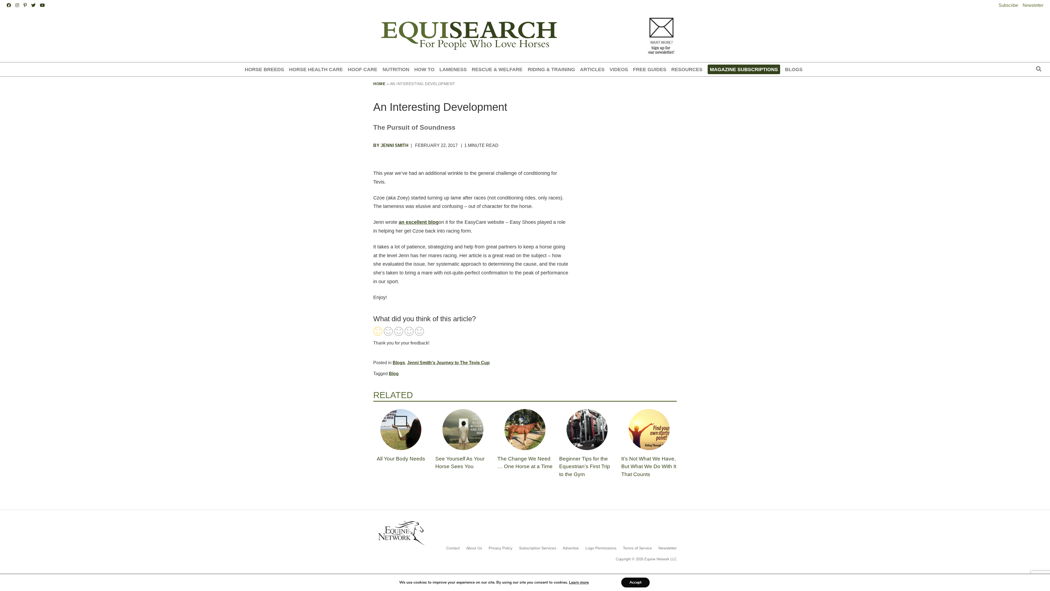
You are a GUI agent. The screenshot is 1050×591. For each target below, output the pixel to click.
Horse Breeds (264, 69)
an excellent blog (419, 222)
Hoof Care (362, 69)
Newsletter (1033, 5)
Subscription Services (537, 548)
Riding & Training (551, 69)
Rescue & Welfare (497, 69)
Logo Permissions (600, 548)
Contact (453, 548)
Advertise (571, 548)
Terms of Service (637, 548)
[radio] (378, 332)
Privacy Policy (500, 548)
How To (424, 69)
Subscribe (1008, 5)
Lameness (453, 69)
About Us (474, 548)
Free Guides (649, 69)
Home (379, 84)
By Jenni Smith (391, 145)
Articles (592, 69)
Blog (394, 373)
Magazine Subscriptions (744, 69)
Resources (686, 69)
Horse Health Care (316, 69)
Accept (635, 582)
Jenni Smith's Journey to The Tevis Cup (448, 362)
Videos (618, 69)
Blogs (794, 69)
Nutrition (396, 69)
